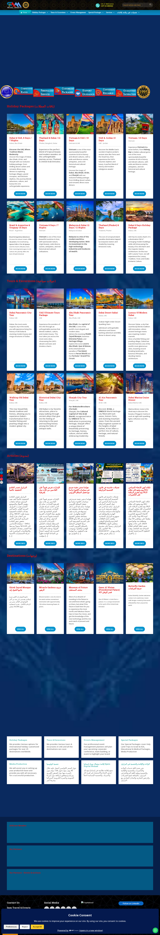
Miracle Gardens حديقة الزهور (50, 588)
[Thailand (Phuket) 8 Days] (109, 211)
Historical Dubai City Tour (50, 398)
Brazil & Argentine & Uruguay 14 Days (19, 226)
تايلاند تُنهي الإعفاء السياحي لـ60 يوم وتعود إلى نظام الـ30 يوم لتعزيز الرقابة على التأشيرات (139, 491)
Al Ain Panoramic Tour (108, 398)
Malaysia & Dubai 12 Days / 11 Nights (79, 226)
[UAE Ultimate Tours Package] (50, 298)
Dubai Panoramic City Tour (20, 313)
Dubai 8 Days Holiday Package (139, 226)
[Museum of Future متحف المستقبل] (80, 573)
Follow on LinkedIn (131, 903)
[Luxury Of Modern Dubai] (139, 298)
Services (109, 12)
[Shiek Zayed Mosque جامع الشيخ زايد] (20, 573)
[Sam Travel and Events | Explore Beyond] (18, 5)
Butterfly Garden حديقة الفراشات (136, 587)
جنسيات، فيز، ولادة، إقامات (127, 12)
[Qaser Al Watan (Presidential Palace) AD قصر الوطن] (109, 573)
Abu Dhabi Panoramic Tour (80, 313)
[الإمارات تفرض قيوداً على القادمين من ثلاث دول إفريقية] (50, 473)
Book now (20, 194)
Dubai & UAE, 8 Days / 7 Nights (20, 139)
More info (20, 543)
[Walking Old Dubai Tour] (20, 383)
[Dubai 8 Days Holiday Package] (139, 211)
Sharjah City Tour (78, 397)
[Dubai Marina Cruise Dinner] (139, 383)
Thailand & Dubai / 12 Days (49, 139)
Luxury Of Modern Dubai (137, 313)
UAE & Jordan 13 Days (107, 139)
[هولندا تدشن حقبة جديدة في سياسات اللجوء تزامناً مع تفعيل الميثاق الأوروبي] (80, 473)
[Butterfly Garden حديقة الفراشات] (139, 572)
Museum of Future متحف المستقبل (78, 588)
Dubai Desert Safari (108, 312)
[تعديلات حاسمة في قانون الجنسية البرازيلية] (109, 473)
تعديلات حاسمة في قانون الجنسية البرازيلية (109, 488)
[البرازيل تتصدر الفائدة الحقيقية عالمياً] (20, 473)
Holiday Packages (39, 12)
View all (20, 629)
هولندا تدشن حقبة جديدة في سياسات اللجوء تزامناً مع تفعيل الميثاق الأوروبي (79, 489)
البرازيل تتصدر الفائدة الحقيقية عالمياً (18, 488)
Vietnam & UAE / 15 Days (79, 139)
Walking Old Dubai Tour (18, 398)
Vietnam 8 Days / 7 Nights (48, 226)
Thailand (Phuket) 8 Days (109, 226)
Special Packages (94, 12)
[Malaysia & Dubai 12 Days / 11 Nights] (80, 211)
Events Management (78, 12)
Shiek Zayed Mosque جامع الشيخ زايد (20, 588)
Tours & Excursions (58, 12)
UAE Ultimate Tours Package (49, 313)
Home (25, 12)
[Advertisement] (80, 684)
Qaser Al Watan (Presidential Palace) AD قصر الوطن (109, 589)
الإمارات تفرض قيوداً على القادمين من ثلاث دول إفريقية (49, 489)
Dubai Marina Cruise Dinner (138, 398)
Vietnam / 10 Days (137, 138)
